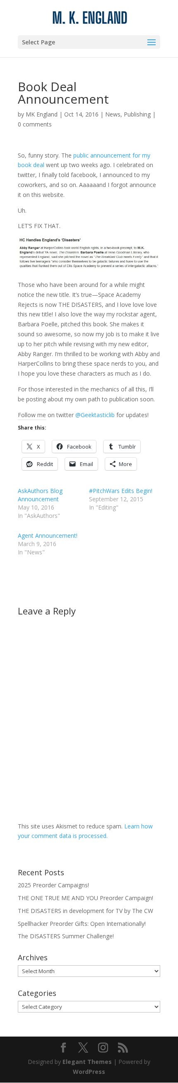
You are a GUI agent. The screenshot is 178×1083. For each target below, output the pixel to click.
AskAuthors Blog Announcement (40, 495)
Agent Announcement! (47, 535)
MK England (42, 114)
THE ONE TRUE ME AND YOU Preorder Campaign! (85, 898)
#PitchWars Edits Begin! (120, 491)
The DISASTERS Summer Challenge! (66, 936)
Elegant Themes (87, 1062)
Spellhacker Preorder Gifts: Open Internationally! (82, 924)
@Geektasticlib (95, 415)
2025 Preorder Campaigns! (53, 885)
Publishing (137, 114)
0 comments (35, 124)
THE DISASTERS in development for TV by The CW (85, 911)
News (112, 114)
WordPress (89, 1072)
